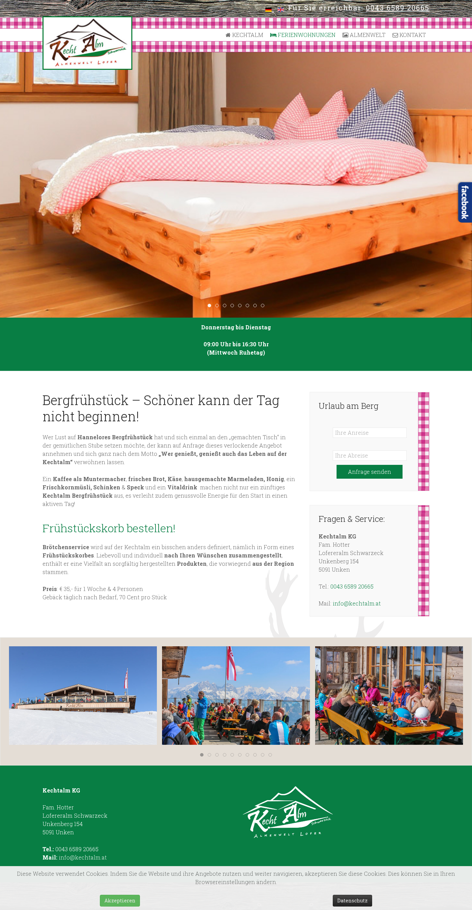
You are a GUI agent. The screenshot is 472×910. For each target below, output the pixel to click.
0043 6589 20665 (397, 7)
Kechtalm (247, 34)
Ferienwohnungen (306, 34)
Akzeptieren (119, 900)
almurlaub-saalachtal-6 (241, 305)
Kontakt (412, 34)
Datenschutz (352, 900)
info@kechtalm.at (357, 603)
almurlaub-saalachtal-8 (256, 305)
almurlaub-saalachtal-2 (218, 305)
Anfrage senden (369, 471)
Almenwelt (367, 34)
